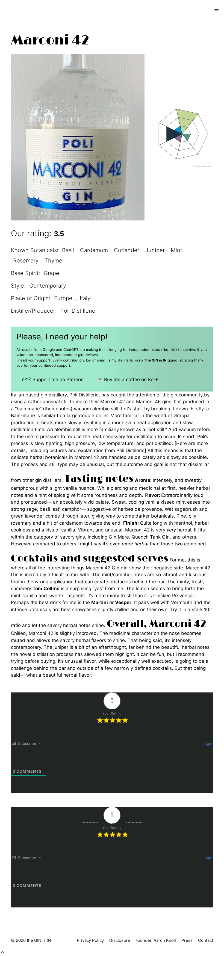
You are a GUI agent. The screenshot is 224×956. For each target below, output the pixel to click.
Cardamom (94, 250)
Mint (176, 250)
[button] (2, 952)
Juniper (155, 250)
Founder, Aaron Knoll (155, 940)
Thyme (53, 260)
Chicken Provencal (173, 595)
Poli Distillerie (77, 310)
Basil (68, 250)
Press (187, 940)
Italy (85, 298)
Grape (51, 273)
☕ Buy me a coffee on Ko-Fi (128, 379)
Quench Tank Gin (151, 537)
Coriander (126, 250)
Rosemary (26, 260)
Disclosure (119, 940)
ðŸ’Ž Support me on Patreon (53, 379)
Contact (205, 940)
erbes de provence (141, 509)
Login (206, 743)
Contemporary (47, 285)
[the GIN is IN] (23, 11)
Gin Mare (119, 537)
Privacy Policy (90, 940)
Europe (63, 298)
